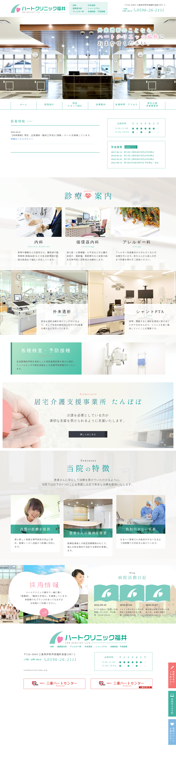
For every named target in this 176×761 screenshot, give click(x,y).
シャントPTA (93, 8)
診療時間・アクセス (126, 104)
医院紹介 (49, 104)
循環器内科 (77, 8)
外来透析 (92, 5)
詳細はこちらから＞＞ (22, 138)
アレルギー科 (78, 11)
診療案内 (101, 104)
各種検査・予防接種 (96, 11)
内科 (74, 5)
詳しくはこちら (88, 434)
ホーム (23, 104)
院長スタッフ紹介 (75, 104)
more (128, 147)
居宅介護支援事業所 (152, 104)
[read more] (104, 615)
